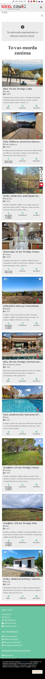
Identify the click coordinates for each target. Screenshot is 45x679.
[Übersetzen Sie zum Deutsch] (34, 1)
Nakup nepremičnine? (12, 642)
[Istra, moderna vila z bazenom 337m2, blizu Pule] (22, 398)
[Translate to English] (31, 1)
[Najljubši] (41, 185)
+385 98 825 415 (20, 1)
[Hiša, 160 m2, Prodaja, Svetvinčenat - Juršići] (22, 346)
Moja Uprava (8, 655)
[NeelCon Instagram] (41, 176)
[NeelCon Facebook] (41, 172)
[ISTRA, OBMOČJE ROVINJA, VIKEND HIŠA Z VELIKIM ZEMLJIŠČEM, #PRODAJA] (22, 563)
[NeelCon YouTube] (41, 180)
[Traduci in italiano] (37, 1)
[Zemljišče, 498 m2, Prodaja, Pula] (22, 507)
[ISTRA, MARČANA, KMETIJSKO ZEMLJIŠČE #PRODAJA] (22, 180)
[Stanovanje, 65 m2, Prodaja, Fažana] (22, 235)
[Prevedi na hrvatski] (29, 1)
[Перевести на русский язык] (39, 1)
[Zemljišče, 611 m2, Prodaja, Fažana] (22, 451)
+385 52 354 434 (9, 623)
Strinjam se (37, 672)
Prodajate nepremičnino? (13, 645)
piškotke (24, 662)
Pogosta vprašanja (10, 636)
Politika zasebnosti (11, 639)
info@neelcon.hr (9, 626)
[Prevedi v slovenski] (42, 1)
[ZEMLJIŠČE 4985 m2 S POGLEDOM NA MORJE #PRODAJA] (22, 290)
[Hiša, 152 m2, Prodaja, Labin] (22, 73)
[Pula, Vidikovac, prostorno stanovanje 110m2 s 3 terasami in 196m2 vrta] (22, 125)
